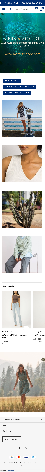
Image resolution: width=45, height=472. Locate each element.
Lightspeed (10, 470)
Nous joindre (11, 439)
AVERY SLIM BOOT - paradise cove (14, 336)
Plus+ (36, 462)
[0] (40, 9)
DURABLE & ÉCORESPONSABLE (19, 87)
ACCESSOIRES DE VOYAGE (17, 93)
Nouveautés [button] (8, 286)
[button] (4, 9)
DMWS (29, 462)
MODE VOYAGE (12, 81)
